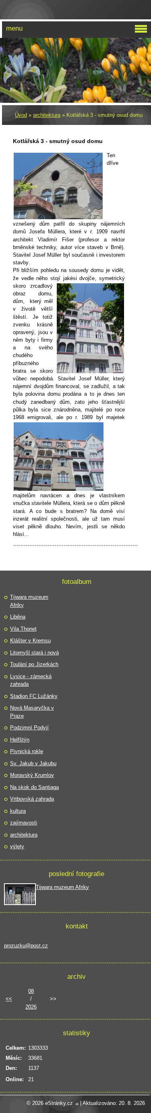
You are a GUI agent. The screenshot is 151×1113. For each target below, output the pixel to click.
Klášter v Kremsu (30, 640)
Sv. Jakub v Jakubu (33, 763)
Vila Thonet (23, 629)
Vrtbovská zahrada (32, 799)
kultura (18, 811)
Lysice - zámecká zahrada (31, 680)
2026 (31, 1007)
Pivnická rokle (26, 751)
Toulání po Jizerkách (34, 664)
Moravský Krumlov (32, 775)
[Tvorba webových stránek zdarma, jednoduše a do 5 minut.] (77, 1104)
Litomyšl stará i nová (34, 653)
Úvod (21, 115)
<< (9, 999)
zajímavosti (23, 823)
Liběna (17, 617)
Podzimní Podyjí (29, 728)
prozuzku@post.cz (26, 946)
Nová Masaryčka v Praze (32, 712)
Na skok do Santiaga (34, 787)
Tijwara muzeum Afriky (29, 601)
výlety (17, 846)
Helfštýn (19, 740)
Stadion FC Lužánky (34, 696)
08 (31, 991)
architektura (46, 115)
